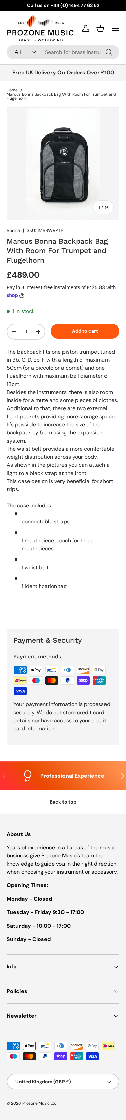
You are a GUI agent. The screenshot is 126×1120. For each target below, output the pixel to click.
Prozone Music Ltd (39, 1103)
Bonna (13, 230)
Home (12, 90)
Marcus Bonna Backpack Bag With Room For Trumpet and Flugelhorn (61, 96)
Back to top (63, 802)
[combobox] (63, 52)
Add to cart (85, 331)
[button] (100, 28)
